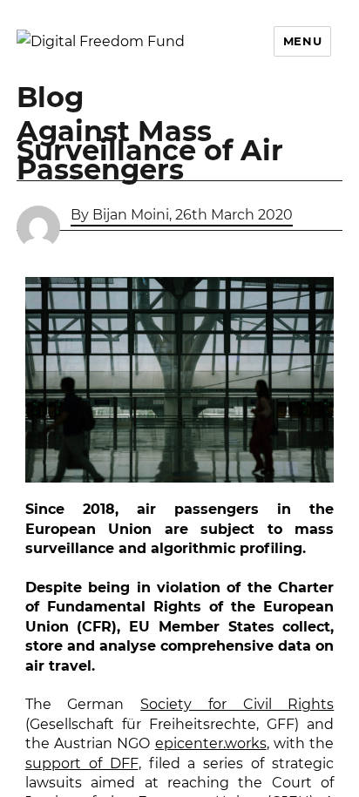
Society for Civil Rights (237, 704)
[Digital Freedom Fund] (101, 41)
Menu (302, 41)
